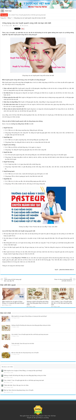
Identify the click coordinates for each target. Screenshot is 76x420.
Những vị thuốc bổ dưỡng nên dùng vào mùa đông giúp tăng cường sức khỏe (37, 303)
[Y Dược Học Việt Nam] (38, 4)
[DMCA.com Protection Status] (38, 410)
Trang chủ (3, 18)
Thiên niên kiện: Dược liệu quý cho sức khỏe (22, 343)
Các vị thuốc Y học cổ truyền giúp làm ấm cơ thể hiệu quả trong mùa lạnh (27, 15)
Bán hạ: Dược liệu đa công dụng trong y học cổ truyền (25, 352)
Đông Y (10, 18)
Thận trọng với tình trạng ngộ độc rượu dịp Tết (12, 280)
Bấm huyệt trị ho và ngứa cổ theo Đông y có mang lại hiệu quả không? (13, 302)
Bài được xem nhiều (7, 366)
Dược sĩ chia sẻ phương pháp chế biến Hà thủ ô (63, 280)
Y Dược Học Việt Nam (49, 415)
